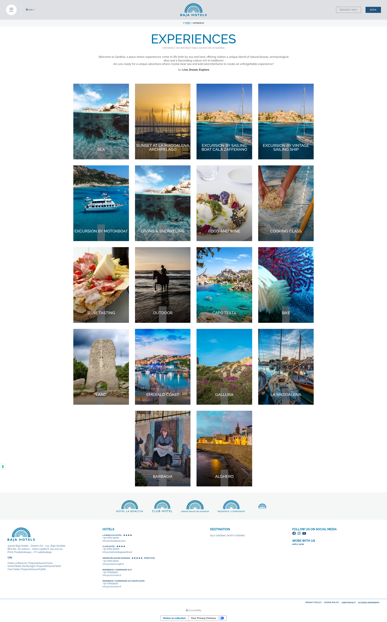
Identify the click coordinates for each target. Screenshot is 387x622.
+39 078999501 (110, 572)
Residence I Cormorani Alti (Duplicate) (123, 581)
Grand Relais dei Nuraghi (116, 558)
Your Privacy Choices (203, 618)
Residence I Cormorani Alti (117, 570)
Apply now (298, 544)
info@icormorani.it (111, 575)
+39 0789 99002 (110, 538)
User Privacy (348, 603)
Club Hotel (108, 546)
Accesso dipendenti (368, 603)
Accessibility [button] (195, 610)
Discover (101, 156)
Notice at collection (174, 618)
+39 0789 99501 (110, 561)
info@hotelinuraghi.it (113, 564)
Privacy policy (314, 602)
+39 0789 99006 (110, 549)
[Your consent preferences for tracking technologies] (3, 466)
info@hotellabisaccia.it (113, 541)
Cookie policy (331, 602)
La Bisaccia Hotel (112, 535)
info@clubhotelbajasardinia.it (117, 552)
